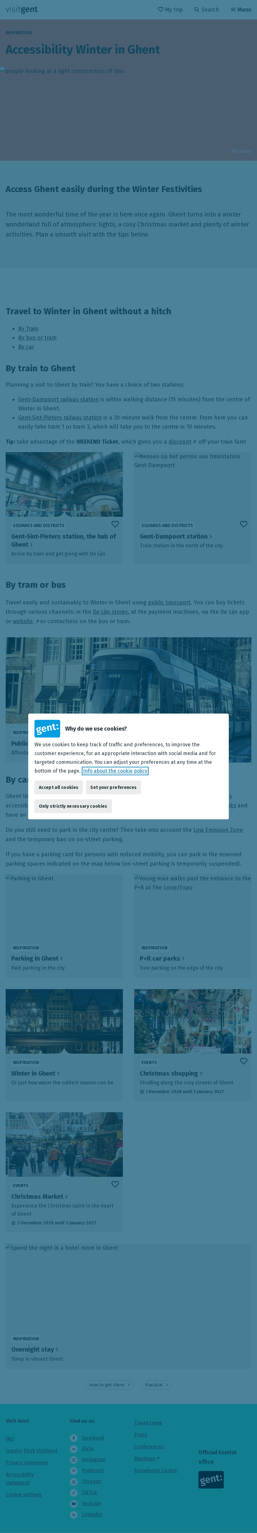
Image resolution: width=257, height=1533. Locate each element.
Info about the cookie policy (115, 771)
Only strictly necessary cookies (73, 806)
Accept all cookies (58, 787)
